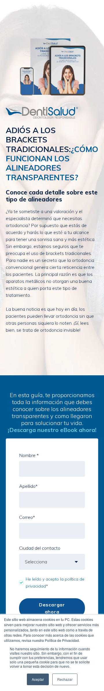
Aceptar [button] (38, 679)
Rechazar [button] (65, 679)
